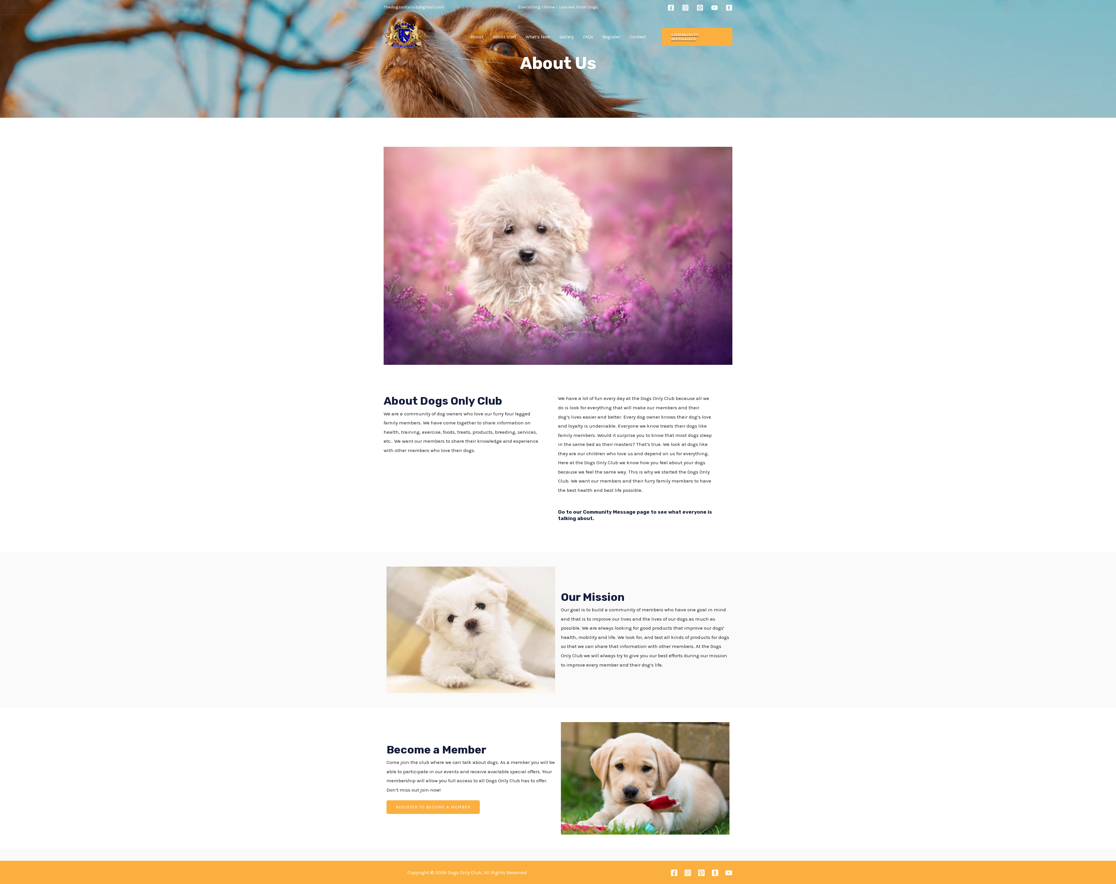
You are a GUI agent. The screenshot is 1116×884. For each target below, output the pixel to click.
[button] (433, 807)
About (477, 37)
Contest (637, 37)
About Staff (504, 37)
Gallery (566, 37)
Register (611, 37)
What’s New (537, 37)
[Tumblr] (729, 7)
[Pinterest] (700, 7)
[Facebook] (671, 7)
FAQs (588, 37)
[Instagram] (685, 7)
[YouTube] (714, 7)
